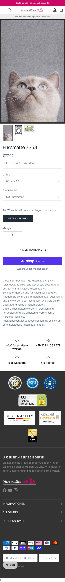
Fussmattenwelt (17, 566)
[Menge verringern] (6, 235)
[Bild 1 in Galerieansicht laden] (32, 71)
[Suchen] (11, 10)
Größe (6, 174)
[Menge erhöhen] (19, 235)
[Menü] (3, 10)
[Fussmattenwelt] (32, 10)
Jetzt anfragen (18, 218)
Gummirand (9, 190)
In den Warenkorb (32, 249)
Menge (7, 228)
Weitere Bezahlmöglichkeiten (32, 268)
